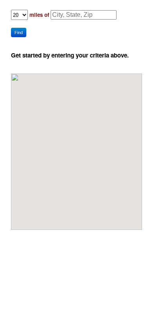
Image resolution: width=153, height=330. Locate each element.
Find (19, 32)
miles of (39, 14)
